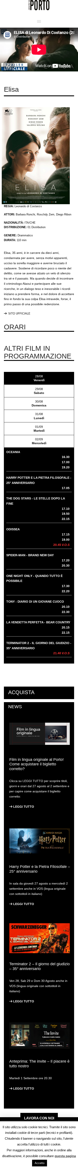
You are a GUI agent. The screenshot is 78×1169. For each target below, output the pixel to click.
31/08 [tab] (39, 416)
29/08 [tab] (39, 391)
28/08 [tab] (39, 378)
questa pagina (65, 1156)
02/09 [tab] (39, 441)
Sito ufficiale (19, 313)
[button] (39, 21)
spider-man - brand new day (30, 555)
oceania (13, 452)
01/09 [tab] (39, 428)
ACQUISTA (21, 692)
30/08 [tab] (39, 403)
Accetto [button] (39, 1163)
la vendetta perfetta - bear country (38, 622)
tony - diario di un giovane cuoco (35, 601)
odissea (13, 529)
